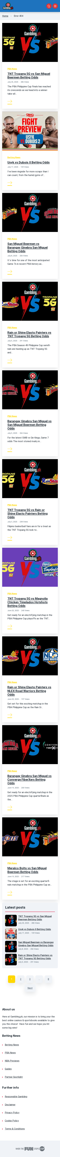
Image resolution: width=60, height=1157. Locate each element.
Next (30, 988)
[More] (9, 101)
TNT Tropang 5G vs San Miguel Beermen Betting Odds (28, 75)
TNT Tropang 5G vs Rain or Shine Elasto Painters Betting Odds (27, 513)
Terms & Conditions (15, 1128)
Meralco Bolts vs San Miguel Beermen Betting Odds (27, 870)
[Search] (49, 6)
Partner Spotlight (14, 1077)
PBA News (12, 69)
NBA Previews (12, 1060)
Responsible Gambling (16, 1096)
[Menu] (55, 6)
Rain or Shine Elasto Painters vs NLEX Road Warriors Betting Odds (29, 690)
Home (5, 16)
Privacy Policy (12, 1112)
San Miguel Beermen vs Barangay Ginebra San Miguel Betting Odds (27, 247)
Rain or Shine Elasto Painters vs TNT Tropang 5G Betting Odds (29, 334)
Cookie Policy (12, 1120)
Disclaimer (10, 1104)
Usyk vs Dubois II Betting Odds (28, 162)
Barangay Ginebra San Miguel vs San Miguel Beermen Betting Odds (29, 424)
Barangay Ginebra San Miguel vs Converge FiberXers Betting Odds (29, 779)
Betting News (13, 157)
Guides (8, 1069)
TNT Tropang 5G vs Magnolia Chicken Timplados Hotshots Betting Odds (27, 602)
